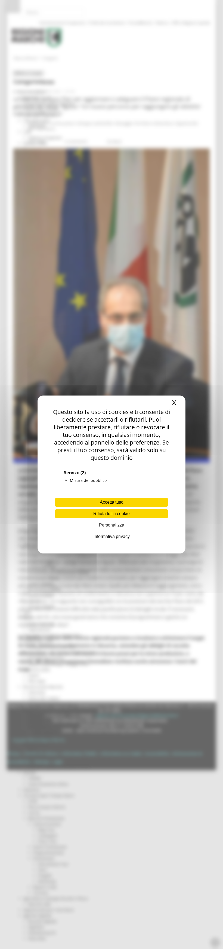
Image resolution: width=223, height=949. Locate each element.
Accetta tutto (111, 502)
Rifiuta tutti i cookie (111, 513)
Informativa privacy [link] (112, 536)
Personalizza (111, 525)
